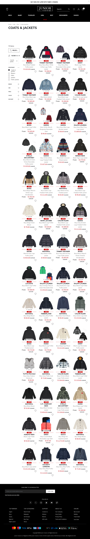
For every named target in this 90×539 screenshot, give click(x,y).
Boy (18, 24)
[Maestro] (19, 528)
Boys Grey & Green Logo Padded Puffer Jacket (80, 225)
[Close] (88, 1)
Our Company (58, 512)
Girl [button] (42, 15)
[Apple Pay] (29, 528)
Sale (14, 24)
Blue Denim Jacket (46, 97)
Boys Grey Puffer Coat (46, 376)
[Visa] (24, 528)
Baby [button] (20, 15)
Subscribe (50, 491)
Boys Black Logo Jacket (80, 97)
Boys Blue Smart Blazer (63, 316)
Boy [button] (51, 15)
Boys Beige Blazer (29, 316)
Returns (44, 516)
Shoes (25, 521)
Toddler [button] (31, 15)
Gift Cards (44, 519)
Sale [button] (45, 19)
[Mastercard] (14, 528)
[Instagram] (41, 502)
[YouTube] (51, 502)
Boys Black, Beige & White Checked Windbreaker (80, 256)
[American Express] (35, 528)
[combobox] (63, 9)
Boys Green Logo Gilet (80, 316)
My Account (77, 512)
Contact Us (45, 512)
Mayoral (11, 519)
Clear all (17, 55)
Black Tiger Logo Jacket (80, 158)
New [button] (10, 15)
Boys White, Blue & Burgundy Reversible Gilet (46, 129)
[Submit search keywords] (69, 9)
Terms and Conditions (61, 519)
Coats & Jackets (24, 24)
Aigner (10, 512)
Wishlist (76, 514)
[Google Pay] (48, 528)
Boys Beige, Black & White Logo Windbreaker (29, 193)
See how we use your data (12, 495)
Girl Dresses (27, 516)
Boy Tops (26, 519)
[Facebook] (30, 502)
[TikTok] (57, 502)
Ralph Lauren (12, 521)
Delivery (44, 514)
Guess (10, 516)
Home (9, 24)
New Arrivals (27, 512)
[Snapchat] (46, 502)
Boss (10, 514)
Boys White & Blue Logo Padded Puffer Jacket (46, 160)
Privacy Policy (58, 516)
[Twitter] (35, 502)
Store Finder (58, 514)
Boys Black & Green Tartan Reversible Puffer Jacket (29, 162)
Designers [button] (63, 15)
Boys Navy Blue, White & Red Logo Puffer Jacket (46, 67)
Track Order (77, 516)
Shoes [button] (76, 15)
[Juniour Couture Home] (45, 8)
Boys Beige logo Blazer (63, 346)
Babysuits (26, 514)
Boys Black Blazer (29, 406)
